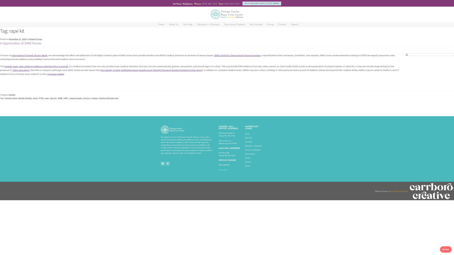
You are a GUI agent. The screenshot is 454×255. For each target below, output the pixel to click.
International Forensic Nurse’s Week (29, 55)
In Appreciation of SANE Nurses (20, 43)
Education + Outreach (208, 24)
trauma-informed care (108, 98)
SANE (60, 98)
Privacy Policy (223, 170)
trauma (94, 98)
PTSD (41, 98)
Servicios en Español (234, 24)
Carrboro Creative (399, 191)
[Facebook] (163, 164)
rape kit (53, 98)
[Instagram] (168, 164)
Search (294, 24)
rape (47, 98)
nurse (35, 98)
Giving (270, 24)
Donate (446, 249)
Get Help (187, 24)
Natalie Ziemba (25, 98)
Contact (282, 24)
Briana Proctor (35, 39)
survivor (86, 98)
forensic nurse (11, 98)
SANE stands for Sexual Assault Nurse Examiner (237, 55)
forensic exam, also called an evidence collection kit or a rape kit (36, 66)
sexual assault (75, 98)
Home (161, 24)
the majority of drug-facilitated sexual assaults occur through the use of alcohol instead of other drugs (151, 70)
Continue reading (55, 73)
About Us (173, 24)
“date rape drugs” (21, 70)
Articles (12, 95)
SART (65, 98)
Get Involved (256, 24)
